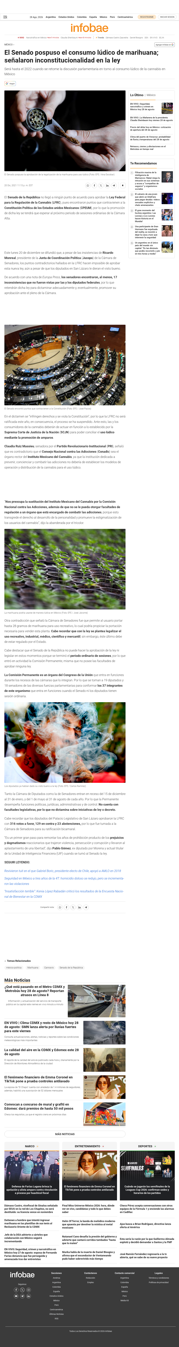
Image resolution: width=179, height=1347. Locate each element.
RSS (56, 1318)
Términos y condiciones (159, 1278)
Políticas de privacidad (159, 1282)
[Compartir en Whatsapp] (88, 185)
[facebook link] (16, 1290)
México (103, 17)
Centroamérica (125, 17)
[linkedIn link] (28, 1296)
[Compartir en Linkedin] (107, 185)
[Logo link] (89, 27)
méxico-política (14, 967)
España (93, 17)
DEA (146, 38)
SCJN (161, 38)
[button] (5, 17)
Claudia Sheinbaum (76, 38)
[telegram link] (22, 1296)
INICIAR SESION (167, 17)
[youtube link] (16, 1296)
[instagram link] (28, 1290)
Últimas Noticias (56, 1314)
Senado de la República (71, 967)
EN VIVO (153, 38)
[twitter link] (22, 1290)
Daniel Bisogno (136, 38)
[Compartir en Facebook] (94, 185)
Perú (112, 17)
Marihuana (32, 967)
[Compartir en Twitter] (101, 185)
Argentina (51, 17)
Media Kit (125, 1300)
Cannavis (49, 967)
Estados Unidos (66, 17)
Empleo (90, 1282)
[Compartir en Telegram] (114, 185)
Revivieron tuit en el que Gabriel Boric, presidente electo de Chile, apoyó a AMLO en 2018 (62, 871)
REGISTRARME (147, 17)
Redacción (90, 1278)
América (56, 1278)
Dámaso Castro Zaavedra (117, 38)
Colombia (82, 17)
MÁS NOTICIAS (65, 1134)
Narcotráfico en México (42, 38)
